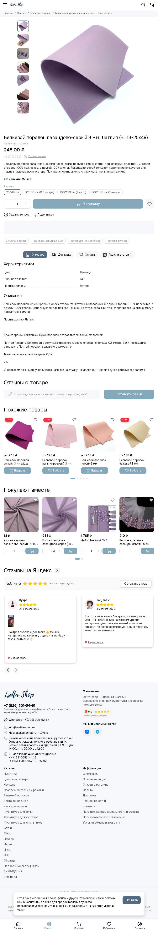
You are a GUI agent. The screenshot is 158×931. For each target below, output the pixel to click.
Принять (131, 900)
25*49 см (12, 192)
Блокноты (10, 877)
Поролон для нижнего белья (85, 240)
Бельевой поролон (40, 13)
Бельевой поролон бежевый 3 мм (132, 461)
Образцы (10, 860)
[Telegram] (97, 731)
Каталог (21, 13)
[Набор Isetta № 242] (98, 514)
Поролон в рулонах (116, 240)
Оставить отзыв (129, 394)
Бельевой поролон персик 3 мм (93, 461)
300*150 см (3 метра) (106, 192)
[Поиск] (143, 5)
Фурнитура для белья (18, 811)
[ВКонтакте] (87, 731)
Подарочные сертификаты (21, 866)
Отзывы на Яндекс (28, 570)
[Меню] (5, 5)
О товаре (38, 254)
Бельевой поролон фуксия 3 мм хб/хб (16, 461)
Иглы (7, 849)
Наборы (9, 839)
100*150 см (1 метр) (73, 192)
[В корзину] (32, 551)
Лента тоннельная (16, 801)
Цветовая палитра (16, 779)
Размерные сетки (94, 801)
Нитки (8, 844)
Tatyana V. (103, 600)
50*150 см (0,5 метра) (39, 192)
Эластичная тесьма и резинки (24, 790)
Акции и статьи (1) (120, 254)
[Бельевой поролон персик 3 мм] (98, 434)
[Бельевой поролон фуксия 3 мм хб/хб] (21, 434)
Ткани (8, 833)
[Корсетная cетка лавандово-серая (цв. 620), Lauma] (59, 514)
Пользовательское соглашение (104, 817)
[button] (33, 75)
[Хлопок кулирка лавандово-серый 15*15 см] (21, 514)
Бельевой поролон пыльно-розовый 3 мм (56, 461)
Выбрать (20, 470)
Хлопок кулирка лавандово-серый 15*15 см (20, 542)
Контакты (89, 806)
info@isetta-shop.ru (22, 727)
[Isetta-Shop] (17, 5)
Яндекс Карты (18, 658)
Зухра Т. (25, 600)
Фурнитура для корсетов (21, 817)
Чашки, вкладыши (15, 806)
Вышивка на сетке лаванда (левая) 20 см (134, 542)
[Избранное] (149, 204)
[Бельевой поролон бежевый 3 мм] (136, 434)
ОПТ (7, 855)
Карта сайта (91, 892)
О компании (90, 774)
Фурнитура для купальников (23, 822)
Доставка (64, 254)
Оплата (90, 254)
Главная (8, 13)
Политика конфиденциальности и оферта (111, 811)
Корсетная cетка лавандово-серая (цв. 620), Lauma (56, 542)
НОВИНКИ (10, 774)
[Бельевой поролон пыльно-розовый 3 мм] (59, 434)
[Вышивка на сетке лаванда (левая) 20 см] (136, 514)
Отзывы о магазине (95, 784)
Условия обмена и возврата (101, 822)
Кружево (10, 784)
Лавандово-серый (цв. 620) (48, 240)
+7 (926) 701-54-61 (19, 705)
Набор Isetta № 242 (94, 540)
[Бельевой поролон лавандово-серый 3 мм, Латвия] (86, 76)
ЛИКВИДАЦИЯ (13, 871)
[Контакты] (152, 5)
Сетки (8, 828)
